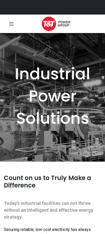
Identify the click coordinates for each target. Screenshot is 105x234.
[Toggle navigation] (11, 24)
